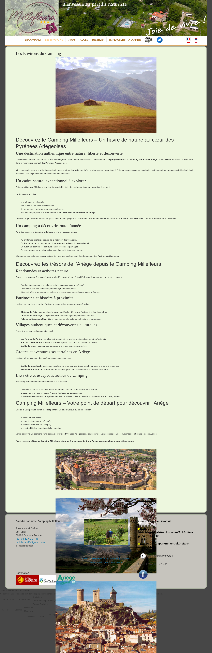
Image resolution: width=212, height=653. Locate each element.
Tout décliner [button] (25, 599)
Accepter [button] (6, 610)
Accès (84, 40)
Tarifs (71, 40)
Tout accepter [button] (8, 599)
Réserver (98, 40)
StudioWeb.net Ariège (96, 562)
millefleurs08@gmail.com (30, 542)
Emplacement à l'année (125, 40)
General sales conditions (119, 558)
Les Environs (54, 40)
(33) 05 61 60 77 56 (27, 538)
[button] (205, 646)
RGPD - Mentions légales (114, 562)
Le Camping (33, 40)
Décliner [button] (18, 610)
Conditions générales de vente (95, 558)
